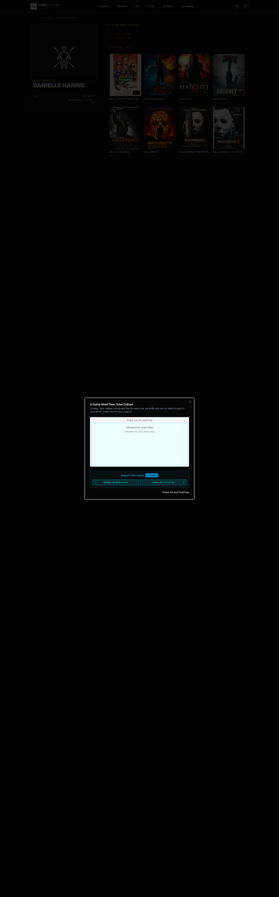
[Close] (190, 401)
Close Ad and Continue (175, 492)
